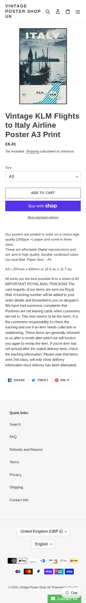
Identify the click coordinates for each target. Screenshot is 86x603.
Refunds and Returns (26, 449)
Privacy (16, 475)
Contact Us (66, 599)
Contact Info (19, 500)
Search (15, 424)
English (41, 544)
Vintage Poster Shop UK (23, 11)
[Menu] (78, 11)
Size (8, 167)
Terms (14, 462)
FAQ (13, 437)
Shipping (32, 151)
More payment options (43, 217)
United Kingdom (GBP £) (42, 531)
